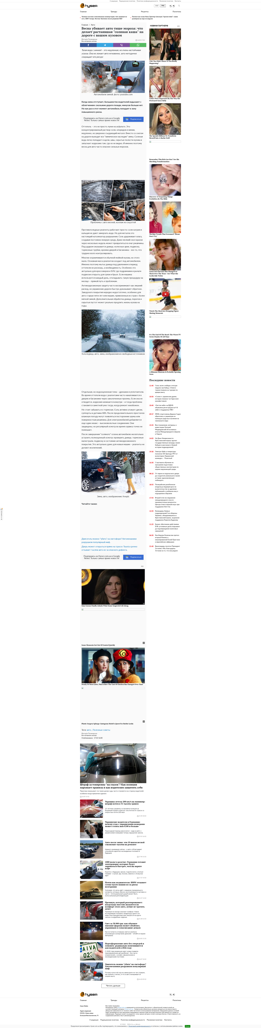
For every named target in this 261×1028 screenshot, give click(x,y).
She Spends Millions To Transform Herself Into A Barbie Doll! (162, 137)
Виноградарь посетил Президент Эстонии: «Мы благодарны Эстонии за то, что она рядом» (167, 548)
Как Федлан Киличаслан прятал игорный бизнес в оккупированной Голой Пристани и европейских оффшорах (167, 538)
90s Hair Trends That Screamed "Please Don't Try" (164, 235)
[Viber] (121, 45)
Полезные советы (101, 730)
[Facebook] (88, 45)
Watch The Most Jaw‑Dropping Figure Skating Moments (164, 312)
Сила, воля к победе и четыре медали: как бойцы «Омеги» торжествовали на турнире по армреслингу (166, 389)
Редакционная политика (127, 1)
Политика (177, 12)
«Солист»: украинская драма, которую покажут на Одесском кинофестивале (167, 399)
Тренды (114, 12)
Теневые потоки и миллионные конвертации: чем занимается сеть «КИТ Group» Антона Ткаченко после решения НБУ (104, 18)
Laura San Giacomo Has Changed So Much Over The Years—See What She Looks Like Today (163, 273)
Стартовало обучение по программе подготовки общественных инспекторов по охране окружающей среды (167, 466)
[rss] (170, 5)
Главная (83, 12)
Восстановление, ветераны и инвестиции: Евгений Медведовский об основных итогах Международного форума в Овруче (167, 429)
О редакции (114, 1)
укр (156, 6)
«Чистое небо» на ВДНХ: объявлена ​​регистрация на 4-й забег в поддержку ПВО (166, 408)
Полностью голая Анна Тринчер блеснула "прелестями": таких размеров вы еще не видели (155, 18)
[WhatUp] (138, 45)
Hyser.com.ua (122, 1007)
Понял (187, 1026)
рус (163, 6)
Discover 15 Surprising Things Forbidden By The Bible (161, 198)
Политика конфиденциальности (147, 1)
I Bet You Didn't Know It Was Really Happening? (163, 62)
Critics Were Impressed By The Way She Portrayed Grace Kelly (164, 99)
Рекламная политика (166, 1)
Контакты (178, 1)
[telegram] (173, 5)
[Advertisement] (113, 163)
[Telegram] (105, 45)
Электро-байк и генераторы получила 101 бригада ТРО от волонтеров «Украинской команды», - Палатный (166, 455)
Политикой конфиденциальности (140, 1026)
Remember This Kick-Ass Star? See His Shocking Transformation (164, 160)
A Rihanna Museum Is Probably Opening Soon (165, 373)
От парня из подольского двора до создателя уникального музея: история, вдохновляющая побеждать (167, 477)
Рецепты (145, 12)
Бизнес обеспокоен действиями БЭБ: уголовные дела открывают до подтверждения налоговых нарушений (167, 527)
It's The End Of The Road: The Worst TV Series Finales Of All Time (165, 335)
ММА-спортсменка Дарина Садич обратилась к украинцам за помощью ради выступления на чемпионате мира (168, 417)
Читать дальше (113, 986)
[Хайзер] (88, 5)
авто (89, 730)
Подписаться (135, 119)
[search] (179, 6)
